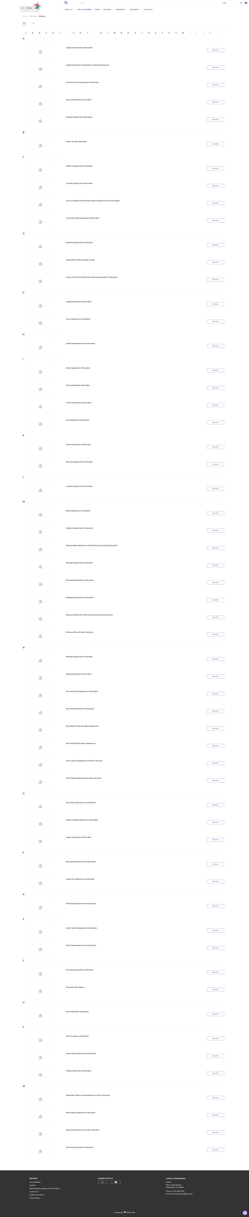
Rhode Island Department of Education (81, 904)
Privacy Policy (34, 1198)
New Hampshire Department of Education (82, 691)
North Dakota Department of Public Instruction (84, 778)
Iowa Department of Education (77, 420)
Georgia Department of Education (79, 302)
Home (25, 16)
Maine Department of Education (78, 511)
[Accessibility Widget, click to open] (245, 1213)
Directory (33, 16)
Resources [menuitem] (134, 9)
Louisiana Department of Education (79, 486)
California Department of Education (79, 166)
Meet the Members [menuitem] (84, 9)
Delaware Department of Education (79, 242)
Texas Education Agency (75, 987)
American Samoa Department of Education (82, 82)
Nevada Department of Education (79, 674)
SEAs (24, 23)
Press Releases (34, 1182)
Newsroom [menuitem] (120, 9)
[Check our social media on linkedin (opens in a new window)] (102, 1182)
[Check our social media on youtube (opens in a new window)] (115, 1182)
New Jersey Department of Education (80, 709)
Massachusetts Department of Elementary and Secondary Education (92, 545)
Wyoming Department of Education (79, 1147)
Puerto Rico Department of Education (80, 879)
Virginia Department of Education (79, 1071)
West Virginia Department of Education (81, 1113)
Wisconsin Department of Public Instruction (82, 1130)
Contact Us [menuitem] (148, 9)
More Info (215, 50)
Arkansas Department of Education (79, 117)
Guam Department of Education (78, 319)
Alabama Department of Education (79, 48)
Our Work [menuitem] (107, 9)
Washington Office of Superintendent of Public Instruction (88, 1095)
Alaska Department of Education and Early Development (87, 65)
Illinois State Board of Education (78, 385)
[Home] (31, 6)
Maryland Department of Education (79, 528)
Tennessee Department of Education (80, 970)
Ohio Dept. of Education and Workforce (81, 803)
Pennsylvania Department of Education (81, 862)
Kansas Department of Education (78, 444)
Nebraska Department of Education (79, 657)
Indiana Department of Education (79, 403)
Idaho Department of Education (78, 368)
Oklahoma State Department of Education (82, 820)
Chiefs (33, 23)
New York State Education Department (80, 743)
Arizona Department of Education (79, 100)
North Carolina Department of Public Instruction (84, 761)
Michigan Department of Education (79, 563)
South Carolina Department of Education (81, 928)
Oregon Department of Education (79, 837)
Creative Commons (36, 1195)
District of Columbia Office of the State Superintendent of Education (91, 277)
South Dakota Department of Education (81, 945)
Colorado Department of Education (79, 183)
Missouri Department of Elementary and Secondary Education (89, 615)
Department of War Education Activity (80, 260)
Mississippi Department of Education (80, 597)
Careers (32, 1185)
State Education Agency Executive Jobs (44, 1188)
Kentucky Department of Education (79, 462)
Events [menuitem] (97, 9)
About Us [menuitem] (68, 9)
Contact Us (33, 1192)
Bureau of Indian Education (76, 141)
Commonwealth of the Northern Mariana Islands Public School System (93, 201)
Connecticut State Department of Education (82, 218)
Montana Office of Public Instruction (79, 632)
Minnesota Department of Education (80, 580)
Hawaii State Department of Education (80, 343)
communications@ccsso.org (181, 1194)
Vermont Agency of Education (77, 1036)
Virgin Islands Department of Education (81, 1053)
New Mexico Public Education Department (82, 726)
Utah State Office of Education (77, 1012)
